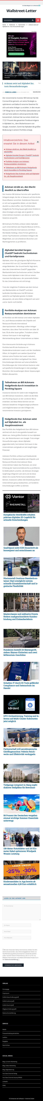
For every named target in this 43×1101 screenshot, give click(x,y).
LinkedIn (5, 1081)
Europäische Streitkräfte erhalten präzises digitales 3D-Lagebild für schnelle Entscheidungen (19, 517)
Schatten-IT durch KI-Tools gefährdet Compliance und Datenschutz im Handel (21, 685)
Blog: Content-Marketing (9, 1061)
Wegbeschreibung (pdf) (9, 1009)
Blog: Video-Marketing (9, 1065)
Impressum (5, 993)
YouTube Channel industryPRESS (12, 1077)
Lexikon (4, 1037)
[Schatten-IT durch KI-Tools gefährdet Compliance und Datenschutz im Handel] (22, 671)
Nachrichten (36, 92)
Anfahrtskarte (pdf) (8, 1005)
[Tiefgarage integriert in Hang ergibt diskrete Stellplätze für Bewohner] (22, 773)
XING (4, 1085)
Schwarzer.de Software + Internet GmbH (22, 1098)
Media (4, 1029)
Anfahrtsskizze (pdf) (8, 1001)
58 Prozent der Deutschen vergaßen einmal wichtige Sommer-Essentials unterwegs (21, 818)
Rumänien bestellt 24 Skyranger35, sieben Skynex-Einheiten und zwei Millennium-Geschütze (20, 652)
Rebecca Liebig (10, 92)
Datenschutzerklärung (11, 959)
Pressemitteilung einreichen (10, 1033)
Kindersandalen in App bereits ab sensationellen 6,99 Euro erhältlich (20, 882)
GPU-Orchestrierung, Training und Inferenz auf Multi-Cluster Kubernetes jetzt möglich (21, 718)
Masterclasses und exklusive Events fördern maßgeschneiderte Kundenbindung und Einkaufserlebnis (21, 616)
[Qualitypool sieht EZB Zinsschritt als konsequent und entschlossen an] (22, 536)
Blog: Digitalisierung (8, 1069)
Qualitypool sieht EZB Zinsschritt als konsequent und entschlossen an (21, 549)
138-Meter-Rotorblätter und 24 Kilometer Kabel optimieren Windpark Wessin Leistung (20, 851)
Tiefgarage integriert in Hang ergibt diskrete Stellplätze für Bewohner (20, 786)
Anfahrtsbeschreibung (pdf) (10, 997)
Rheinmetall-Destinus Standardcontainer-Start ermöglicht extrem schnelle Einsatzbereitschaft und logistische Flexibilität (21, 582)
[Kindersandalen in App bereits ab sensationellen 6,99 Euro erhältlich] (22, 870)
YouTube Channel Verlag (9, 1073)
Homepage (5, 989)
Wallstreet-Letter (21, 10)
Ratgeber (5, 1041)
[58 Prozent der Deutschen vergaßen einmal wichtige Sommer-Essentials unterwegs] (22, 803)
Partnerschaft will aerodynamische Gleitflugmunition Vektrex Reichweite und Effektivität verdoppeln (20, 751)
